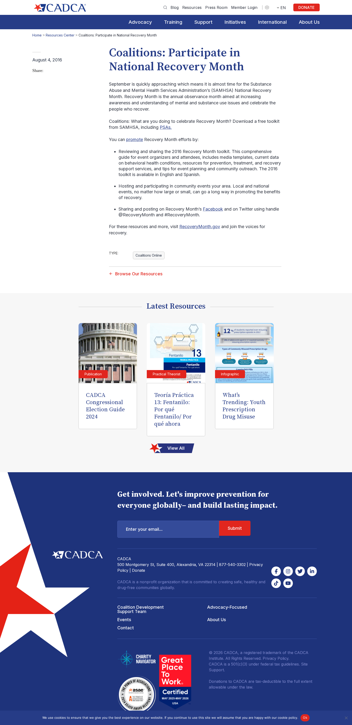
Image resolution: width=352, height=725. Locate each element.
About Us (309, 22)
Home (37, 35)
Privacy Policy (275, 658)
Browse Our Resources (139, 273)
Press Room (216, 7)
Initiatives (235, 22)
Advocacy (140, 22)
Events (124, 619)
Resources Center (60, 35)
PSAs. (166, 127)
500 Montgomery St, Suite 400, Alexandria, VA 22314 (166, 564)
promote (134, 139)
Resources (192, 7)
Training (173, 22)
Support (203, 22)
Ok (305, 717)
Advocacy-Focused (227, 607)
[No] (346, 717)
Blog (174, 7)
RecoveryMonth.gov (199, 226)
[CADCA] (59, 8)
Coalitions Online (149, 255)
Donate (306, 7)
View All (176, 448)
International (272, 22)
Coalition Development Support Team (140, 609)
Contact (125, 627)
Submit (235, 528)
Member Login (244, 7)
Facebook (213, 209)
